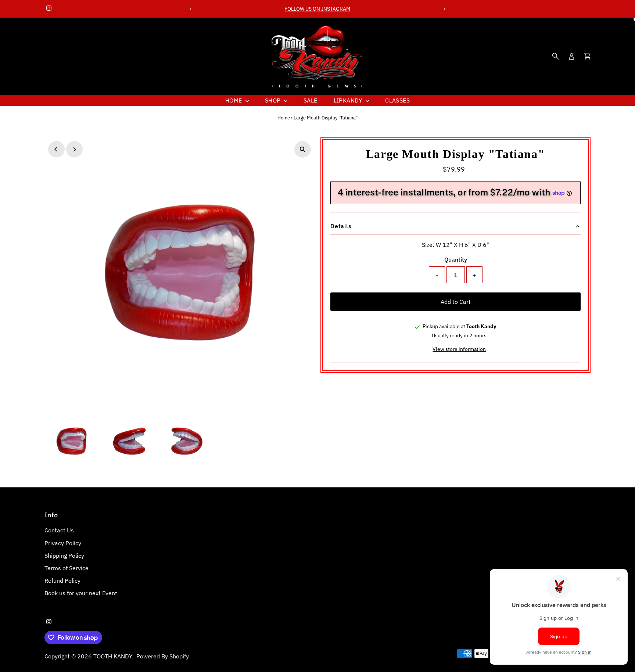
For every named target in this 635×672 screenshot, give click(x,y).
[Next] (444, 9)
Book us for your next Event (80, 593)
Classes (397, 100)
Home (234, 100)
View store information (459, 349)
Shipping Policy (64, 555)
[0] (587, 56)
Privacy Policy (62, 543)
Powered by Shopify (162, 656)
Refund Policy (62, 580)
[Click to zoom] (302, 149)
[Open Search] (555, 56)
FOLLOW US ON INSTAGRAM (317, 9)
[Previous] (190, 9)
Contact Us (59, 530)
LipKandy (349, 100)
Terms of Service (66, 568)
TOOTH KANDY (112, 656)
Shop (273, 100)
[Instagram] (48, 9)
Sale (311, 100)
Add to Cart (456, 301)
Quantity (455, 259)
